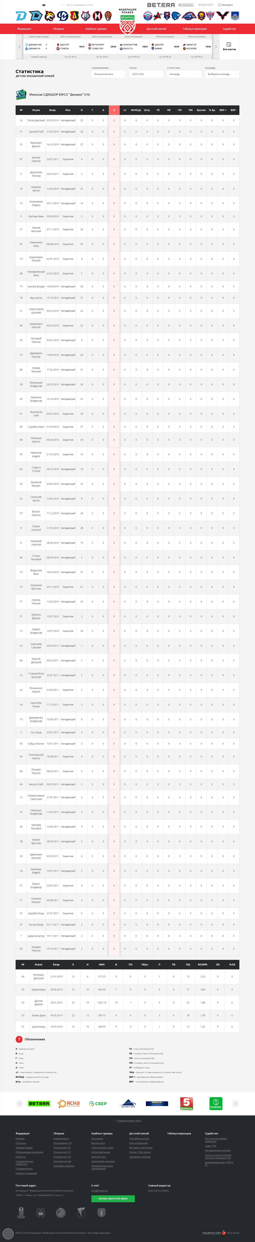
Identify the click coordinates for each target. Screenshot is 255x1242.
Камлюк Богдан (36, 286)
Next (216, 46)
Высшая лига (98, 1143)
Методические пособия (217, 1150)
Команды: (210, 68)
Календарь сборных (63, 1166)
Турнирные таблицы (139, 1157)
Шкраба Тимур (36, 913)
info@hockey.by (99, 1190)
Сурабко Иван (36, 426)
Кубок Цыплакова (100, 1152)
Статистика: (173, 68)
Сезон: (133, 68)
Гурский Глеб (36, 131)
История (20, 1138)
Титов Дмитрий (36, 120)
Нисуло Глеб (36, 784)
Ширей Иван (39, 989)
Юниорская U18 (61, 1147)
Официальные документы (29, 1152)
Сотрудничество (24, 1168)
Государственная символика (24, 1162)
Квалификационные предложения (102, 1167)
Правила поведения (26, 1173)
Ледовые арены (24, 1147)
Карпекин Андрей (36, 871)
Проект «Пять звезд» (140, 1152)
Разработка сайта (212, 1233)
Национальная (61, 1138)
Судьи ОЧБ (210, 1146)
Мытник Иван (36, 216)
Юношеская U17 (62, 1152)
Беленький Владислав (36, 384)
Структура (21, 1143)
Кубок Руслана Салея (102, 1147)
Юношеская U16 (62, 1157)
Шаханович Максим (36, 325)
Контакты (20, 1157)
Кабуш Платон (36, 743)
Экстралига (97, 1138)
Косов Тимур (36, 924)
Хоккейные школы (139, 1138)
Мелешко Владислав (36, 812)
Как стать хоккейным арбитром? (216, 1140)
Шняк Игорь (38, 1026)
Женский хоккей (62, 1161)
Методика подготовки (140, 1147)
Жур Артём (36, 297)
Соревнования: (100, 68)
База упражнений (138, 1143)
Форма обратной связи (113, 1199)
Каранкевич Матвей (36, 259)
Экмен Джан (39, 1015)
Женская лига (98, 1157)
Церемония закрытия (102, 1161)
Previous (19, 46)
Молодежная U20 (62, 1143)
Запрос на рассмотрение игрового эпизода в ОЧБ (218, 1156)
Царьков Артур (36, 935)
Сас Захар (36, 732)
